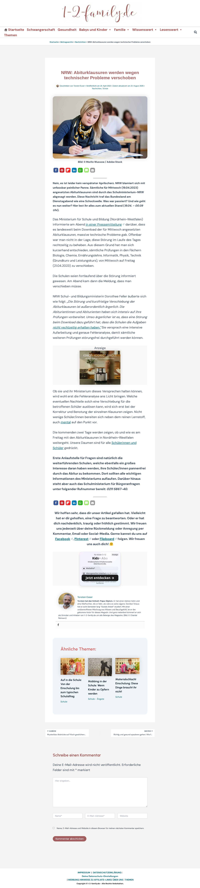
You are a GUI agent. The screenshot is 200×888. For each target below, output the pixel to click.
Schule (105, 89)
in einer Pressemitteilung (104, 224)
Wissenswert (142, 30)
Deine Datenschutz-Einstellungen (100, 876)
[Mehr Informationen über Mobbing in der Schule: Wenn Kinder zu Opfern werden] (100, 667)
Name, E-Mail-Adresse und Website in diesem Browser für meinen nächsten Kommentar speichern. (100, 828)
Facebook (62, 539)
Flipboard (107, 539)
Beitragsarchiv (66, 42)
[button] (195, 33)
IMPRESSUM (84, 872)
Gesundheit (67, 30)
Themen (10, 35)
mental (66, 422)
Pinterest (81, 539)
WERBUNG (73, 879)
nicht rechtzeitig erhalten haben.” (77, 327)
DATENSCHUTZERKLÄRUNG (107, 872)
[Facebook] (58, 625)
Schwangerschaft (41, 30)
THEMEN (129, 879)
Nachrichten (80, 42)
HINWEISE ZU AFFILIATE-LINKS (96, 879)
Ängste (100, 698)
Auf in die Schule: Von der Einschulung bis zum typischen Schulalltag (71, 688)
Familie (119, 30)
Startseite (16, 30)
